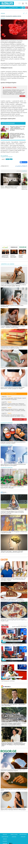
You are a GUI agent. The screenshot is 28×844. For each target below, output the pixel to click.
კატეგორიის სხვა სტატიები (7, 264)
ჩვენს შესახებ (5, 836)
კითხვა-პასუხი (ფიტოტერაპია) (9, 393)
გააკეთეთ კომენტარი (21, 166)
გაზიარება (24, 162)
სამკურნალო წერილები (7, 422)
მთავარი (5, 834)
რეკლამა (14, 836)
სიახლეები (3, 7)
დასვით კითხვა (18, 419)
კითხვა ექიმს (15, 7)
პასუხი (21, 96)
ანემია (7, 159)
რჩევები (3, 13)
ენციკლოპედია (23, 834)
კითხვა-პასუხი (13, 834)
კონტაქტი (23, 836)
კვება (11, 159)
